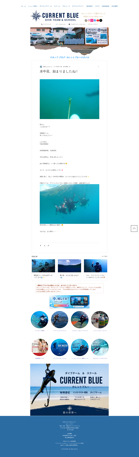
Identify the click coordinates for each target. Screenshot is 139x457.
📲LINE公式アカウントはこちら (76, 24)
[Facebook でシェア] (40, 245)
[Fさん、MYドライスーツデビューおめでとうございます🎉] (95, 265)
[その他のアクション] (98, 67)
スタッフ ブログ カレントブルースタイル (69, 57)
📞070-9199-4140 (46, 24)
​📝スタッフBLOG (93, 24)
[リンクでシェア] (48, 245)
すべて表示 (104, 256)
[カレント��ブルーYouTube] (97, 20)
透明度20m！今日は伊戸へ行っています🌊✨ (43, 276)
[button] (32, 6)
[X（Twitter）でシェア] (44, 245)
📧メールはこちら (61, 24)
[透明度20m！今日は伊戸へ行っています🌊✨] (43, 265)
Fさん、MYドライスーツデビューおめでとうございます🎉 (95, 276)
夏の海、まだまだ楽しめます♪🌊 (69, 276)
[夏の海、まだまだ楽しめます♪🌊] (69, 265)
